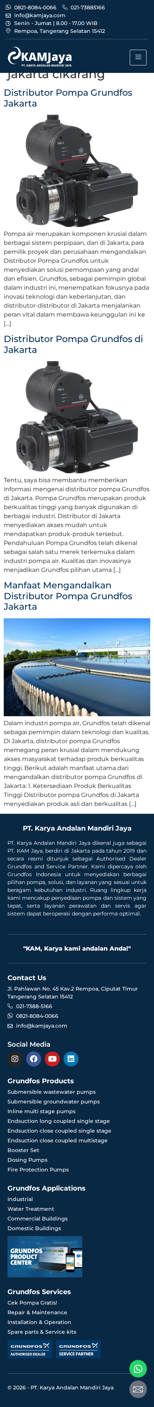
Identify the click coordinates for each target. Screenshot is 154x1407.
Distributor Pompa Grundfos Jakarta (68, 98)
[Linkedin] (71, 1059)
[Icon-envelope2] (138, 1389)
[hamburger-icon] (138, 57)
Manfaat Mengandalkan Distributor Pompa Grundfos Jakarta (68, 596)
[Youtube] (52, 1059)
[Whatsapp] (138, 1368)
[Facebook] (33, 1059)
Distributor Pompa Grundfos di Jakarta (73, 344)
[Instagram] (14, 1059)
